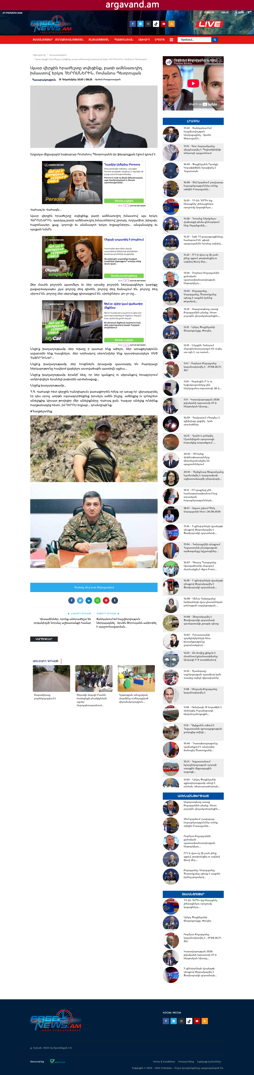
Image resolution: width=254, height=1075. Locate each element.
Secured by (37, 1061)
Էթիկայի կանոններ (209, 1061)
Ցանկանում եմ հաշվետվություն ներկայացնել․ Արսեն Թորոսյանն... (197, 133)
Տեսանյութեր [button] (43, 39)
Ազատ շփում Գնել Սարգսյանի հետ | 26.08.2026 (202, 510)
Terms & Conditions (164, 1061)
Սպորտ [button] (159, 39)
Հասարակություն (58, 55)
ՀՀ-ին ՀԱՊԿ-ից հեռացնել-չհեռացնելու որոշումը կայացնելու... (199, 204)
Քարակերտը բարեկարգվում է (45, 696)
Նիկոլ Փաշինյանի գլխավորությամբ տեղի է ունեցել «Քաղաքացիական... (202, 783)
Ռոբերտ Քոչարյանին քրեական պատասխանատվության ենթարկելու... (201, 278)
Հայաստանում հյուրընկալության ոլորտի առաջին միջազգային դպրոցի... (200, 766)
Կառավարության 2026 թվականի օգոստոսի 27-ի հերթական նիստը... (201, 403)
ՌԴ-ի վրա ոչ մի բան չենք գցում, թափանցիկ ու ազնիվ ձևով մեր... (201, 258)
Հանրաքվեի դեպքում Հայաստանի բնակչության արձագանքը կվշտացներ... (202, 548)
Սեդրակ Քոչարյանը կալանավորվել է (200, 691)
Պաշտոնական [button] (123, 39)
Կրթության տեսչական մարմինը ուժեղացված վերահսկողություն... (133, 698)
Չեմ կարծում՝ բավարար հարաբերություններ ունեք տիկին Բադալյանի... (203, 186)
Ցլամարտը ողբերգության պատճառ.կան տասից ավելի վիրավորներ (202, 674)
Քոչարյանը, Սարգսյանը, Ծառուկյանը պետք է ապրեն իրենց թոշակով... (200, 296)
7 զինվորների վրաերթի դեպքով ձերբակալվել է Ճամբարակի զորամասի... (203, 530)
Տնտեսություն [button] (99, 39)
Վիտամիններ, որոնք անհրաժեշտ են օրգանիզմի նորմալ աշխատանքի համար (62, 620)
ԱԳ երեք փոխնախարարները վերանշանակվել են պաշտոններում (197, 459)
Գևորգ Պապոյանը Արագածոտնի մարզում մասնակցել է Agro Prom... (200, 566)
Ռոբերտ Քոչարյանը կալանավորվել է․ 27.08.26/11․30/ (203, 367)
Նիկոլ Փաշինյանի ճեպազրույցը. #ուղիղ (199, 329)
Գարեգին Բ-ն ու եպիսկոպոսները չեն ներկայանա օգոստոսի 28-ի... (203, 385)
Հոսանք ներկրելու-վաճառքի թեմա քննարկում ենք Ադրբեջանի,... (201, 222)
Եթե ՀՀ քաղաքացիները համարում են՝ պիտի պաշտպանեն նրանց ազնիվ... (203, 240)
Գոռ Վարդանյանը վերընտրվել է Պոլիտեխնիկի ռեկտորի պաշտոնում (202, 150)
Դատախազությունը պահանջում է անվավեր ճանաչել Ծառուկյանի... (201, 747)
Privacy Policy (186, 1061)
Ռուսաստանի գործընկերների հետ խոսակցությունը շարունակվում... (197, 640)
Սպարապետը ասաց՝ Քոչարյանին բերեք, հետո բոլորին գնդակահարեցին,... (202, 312)
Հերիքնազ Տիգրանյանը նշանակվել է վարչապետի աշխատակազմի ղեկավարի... (204, 475)
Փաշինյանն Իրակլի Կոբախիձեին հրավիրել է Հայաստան (201, 168)
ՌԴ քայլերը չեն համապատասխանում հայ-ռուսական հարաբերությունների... (201, 495)
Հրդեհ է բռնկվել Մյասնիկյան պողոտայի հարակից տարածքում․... (199, 439)
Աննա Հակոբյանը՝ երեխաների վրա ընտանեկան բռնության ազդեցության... (203, 602)
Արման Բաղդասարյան (108, 79)
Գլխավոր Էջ (39, 55)
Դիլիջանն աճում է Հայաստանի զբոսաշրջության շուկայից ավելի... (203, 729)
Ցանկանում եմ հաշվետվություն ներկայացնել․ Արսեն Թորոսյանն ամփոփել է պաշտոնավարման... (126, 622)
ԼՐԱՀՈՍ (193, 121)
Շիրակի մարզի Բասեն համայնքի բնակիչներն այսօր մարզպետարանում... (92, 700)
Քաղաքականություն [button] (69, 39)
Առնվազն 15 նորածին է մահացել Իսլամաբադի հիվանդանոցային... (203, 711)
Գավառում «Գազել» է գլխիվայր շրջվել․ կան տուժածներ (202, 421)
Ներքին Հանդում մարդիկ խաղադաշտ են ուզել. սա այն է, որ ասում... (203, 349)
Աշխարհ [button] (144, 39)
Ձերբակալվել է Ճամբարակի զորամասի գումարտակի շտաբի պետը (201, 620)
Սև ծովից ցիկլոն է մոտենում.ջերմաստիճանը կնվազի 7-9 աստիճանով (201, 656)
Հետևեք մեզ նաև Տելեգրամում (94, 587)
